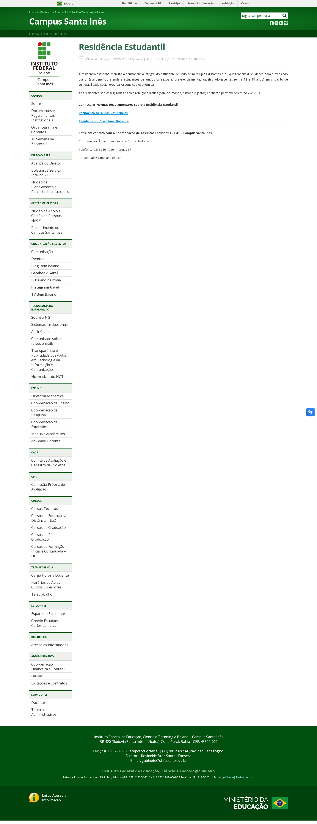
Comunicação (42, 251)
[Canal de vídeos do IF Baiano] (281, 23)
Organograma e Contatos (44, 129)
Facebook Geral (44, 273)
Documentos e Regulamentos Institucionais (43, 115)
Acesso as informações (49, 644)
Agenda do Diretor (46, 163)
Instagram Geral (45, 287)
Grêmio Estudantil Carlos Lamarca (45, 623)
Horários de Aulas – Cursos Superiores (47, 585)
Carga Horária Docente (50, 575)
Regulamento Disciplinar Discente (104, 121)
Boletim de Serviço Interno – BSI (46, 172)
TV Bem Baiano (43, 294)
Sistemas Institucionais (49, 324)
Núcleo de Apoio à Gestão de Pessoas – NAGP (47, 216)
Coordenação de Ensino (50, 403)
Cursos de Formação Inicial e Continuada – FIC (48, 551)
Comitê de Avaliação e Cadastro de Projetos (48, 462)
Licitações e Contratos (49, 683)
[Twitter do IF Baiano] (276, 23)
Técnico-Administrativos (43, 712)
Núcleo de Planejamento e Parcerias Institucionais (50, 187)
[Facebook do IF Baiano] (272, 23)
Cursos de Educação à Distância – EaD (48, 518)
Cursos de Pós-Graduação (43, 537)
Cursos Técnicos (44, 508)
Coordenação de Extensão (44, 424)
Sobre (36, 103)
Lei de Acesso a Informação (54, 797)
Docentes (39, 702)
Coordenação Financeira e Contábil (48, 666)
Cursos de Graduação (48, 527)
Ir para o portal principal (48, 34)
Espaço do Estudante (48, 613)
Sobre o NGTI (42, 317)
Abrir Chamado (43, 331)
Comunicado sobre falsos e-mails (46, 341)
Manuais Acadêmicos (48, 433)
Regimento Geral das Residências (103, 113)
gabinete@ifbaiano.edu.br (238, 777)
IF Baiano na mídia (46, 280)
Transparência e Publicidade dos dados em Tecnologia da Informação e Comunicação (49, 360)
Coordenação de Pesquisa (44, 412)
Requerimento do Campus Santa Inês (46, 230)
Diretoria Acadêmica (47, 396)
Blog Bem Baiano (45, 266)
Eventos (37, 258)
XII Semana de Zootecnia (42, 141)
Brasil (68, 3)
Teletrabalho (41, 594)
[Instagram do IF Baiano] (286, 23)
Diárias (37, 676)
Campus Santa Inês (67, 21)
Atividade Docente (45, 441)
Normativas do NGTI (48, 376)
